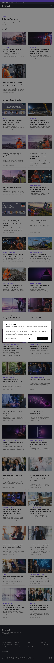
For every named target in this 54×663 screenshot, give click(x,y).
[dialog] (27, 331)
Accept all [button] (42, 338)
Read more (29, 334)
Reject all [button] (31, 338)
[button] (11, 338)
